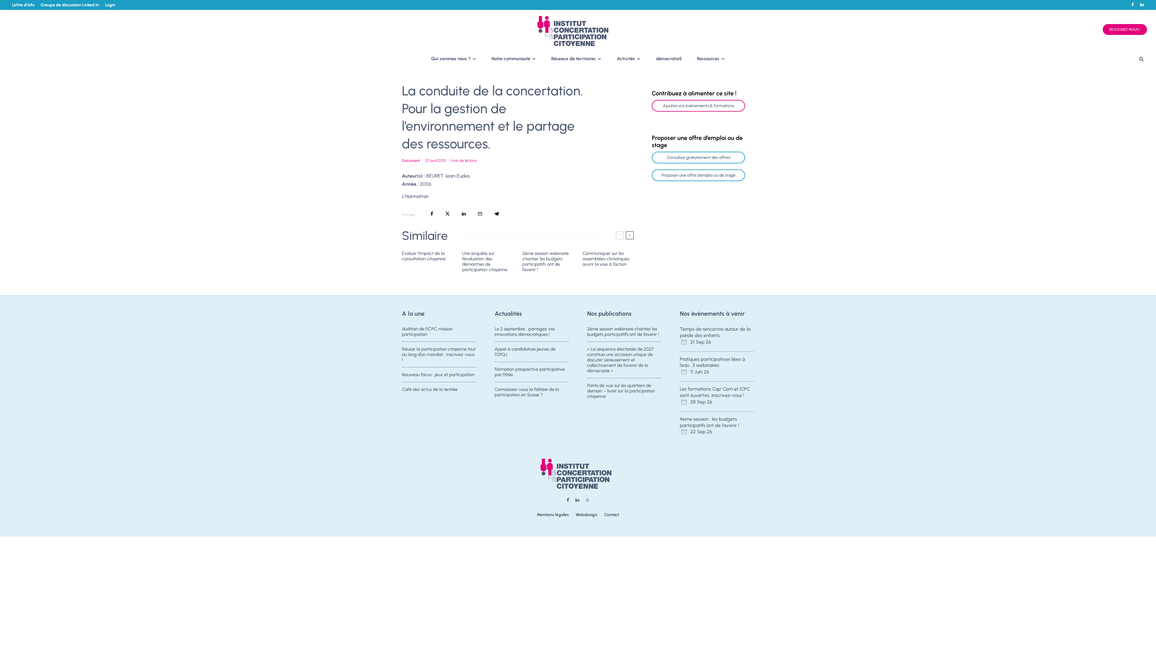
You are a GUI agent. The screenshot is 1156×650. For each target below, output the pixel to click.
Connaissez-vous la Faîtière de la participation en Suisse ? (527, 392)
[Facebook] (1132, 4)
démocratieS (669, 58)
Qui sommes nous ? (451, 58)
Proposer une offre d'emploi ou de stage (698, 175)
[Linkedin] (1142, 4)
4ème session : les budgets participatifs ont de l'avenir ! (709, 422)
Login (110, 5)
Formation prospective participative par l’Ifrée (530, 372)
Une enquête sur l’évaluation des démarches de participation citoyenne (484, 261)
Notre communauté (511, 58)
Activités (626, 58)
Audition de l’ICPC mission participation (427, 331)
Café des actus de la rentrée (430, 389)
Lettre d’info (23, 5)
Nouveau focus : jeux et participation (438, 374)
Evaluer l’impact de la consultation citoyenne (424, 256)
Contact (611, 514)
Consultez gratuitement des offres (698, 157)
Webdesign (586, 514)
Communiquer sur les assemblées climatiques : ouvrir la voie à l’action (607, 259)
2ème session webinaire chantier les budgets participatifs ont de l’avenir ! (545, 261)
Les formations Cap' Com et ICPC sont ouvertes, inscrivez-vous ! (715, 392)
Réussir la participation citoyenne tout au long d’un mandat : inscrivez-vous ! (439, 354)
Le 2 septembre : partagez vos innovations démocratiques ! (525, 331)
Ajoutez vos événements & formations (698, 105)
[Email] (480, 214)
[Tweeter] (447, 214)
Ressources (708, 58)
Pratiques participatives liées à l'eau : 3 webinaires (712, 362)
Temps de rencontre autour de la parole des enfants (715, 332)
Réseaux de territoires (573, 58)
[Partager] (431, 214)
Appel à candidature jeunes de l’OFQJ (525, 351)
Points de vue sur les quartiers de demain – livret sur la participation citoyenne (621, 391)
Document (411, 160)
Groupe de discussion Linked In (70, 5)
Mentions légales (553, 514)
